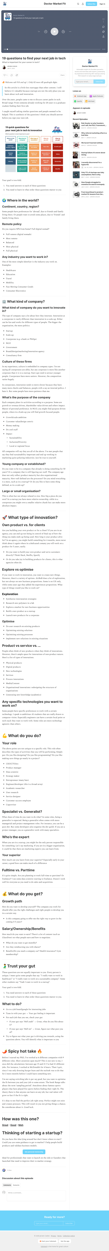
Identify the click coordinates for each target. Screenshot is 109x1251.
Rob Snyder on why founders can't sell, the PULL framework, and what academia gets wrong (93, 124)
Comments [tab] (7, 1185)
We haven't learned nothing (92, 143)
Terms (59, 1236)
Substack (44, 1246)
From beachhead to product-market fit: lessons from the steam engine (92, 193)
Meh (20, 1125)
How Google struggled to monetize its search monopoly (93, 183)
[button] (39, 31)
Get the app (65, 1241)
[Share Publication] (83, 4)
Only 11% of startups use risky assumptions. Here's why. (92, 173)
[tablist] (11, 1185)
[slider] (54, 49)
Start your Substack (49, 1241)
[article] (90, 125)
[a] (76, 125)
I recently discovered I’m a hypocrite (91, 163)
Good (13, 1125)
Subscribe (91, 4)
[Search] (78, 4)
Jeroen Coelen (12, 66)
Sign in (102, 4)
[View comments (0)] (103, 27)
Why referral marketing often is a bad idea (94, 134)
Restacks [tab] (16, 1185)
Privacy (53, 1236)
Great (5, 1125)
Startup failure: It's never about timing (93, 154)
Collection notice (69, 1236)
